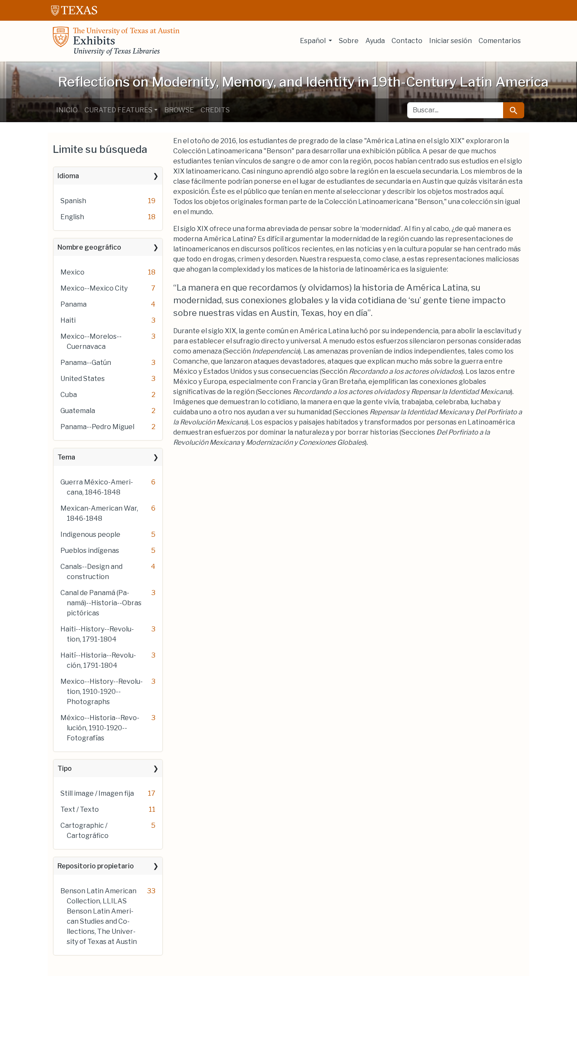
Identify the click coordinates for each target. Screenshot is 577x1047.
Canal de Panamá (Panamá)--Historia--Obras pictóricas (101, 603)
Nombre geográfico (89, 247)
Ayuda (375, 41)
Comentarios (500, 41)
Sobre (349, 41)
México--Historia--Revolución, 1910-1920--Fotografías (99, 728)
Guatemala (77, 411)
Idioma (68, 176)
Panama (73, 304)
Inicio (67, 110)
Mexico (72, 272)
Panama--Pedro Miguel (97, 427)
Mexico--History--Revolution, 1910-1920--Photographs (101, 691)
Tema (66, 457)
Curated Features (118, 110)
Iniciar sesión (450, 41)
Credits (215, 110)
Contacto (407, 41)
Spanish (73, 201)
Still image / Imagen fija (97, 793)
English (72, 217)
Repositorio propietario (95, 866)
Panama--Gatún (85, 363)
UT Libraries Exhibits (116, 41)
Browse (179, 110)
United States (82, 379)
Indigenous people (90, 534)
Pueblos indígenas (89, 551)
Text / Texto (79, 809)
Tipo (64, 768)
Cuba (68, 395)
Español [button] (313, 41)
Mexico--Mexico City (94, 288)
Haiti (68, 320)
